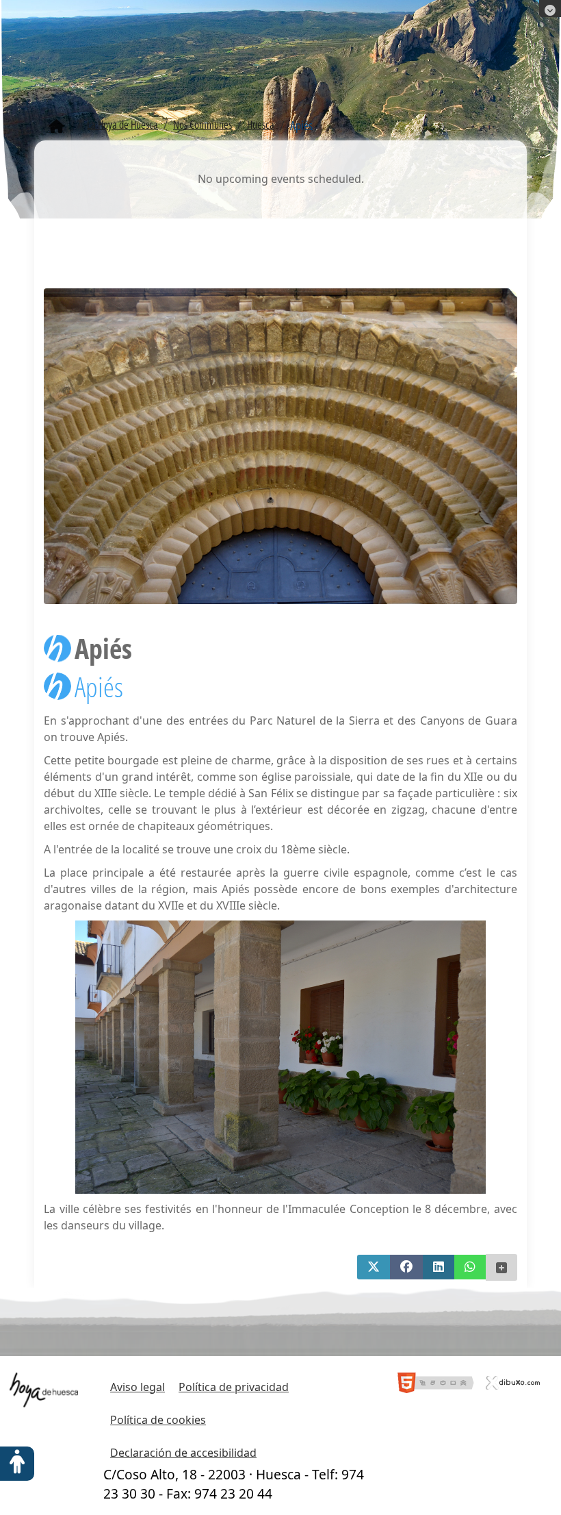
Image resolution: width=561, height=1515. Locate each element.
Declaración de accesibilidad (183, 1452)
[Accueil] (56, 126)
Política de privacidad (234, 1386)
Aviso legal (137, 1386)
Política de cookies (158, 1419)
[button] (373, 1267)
